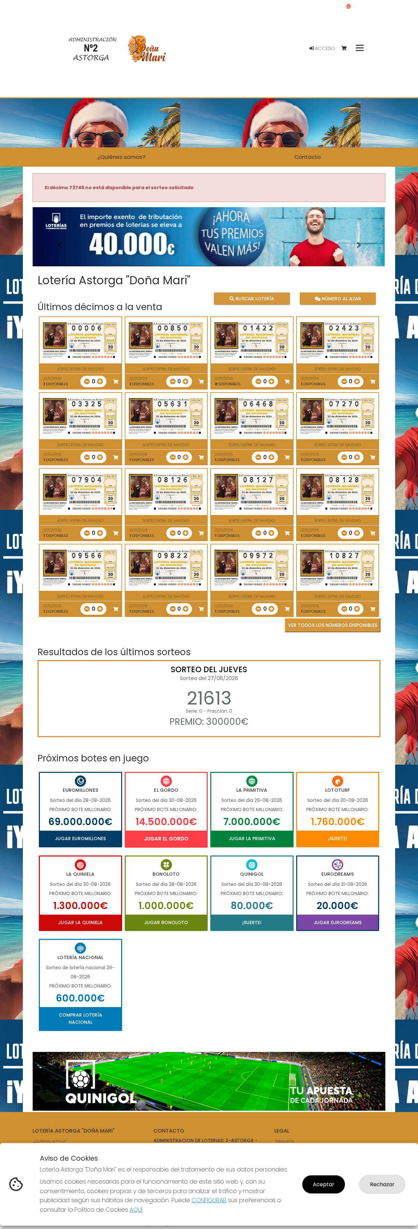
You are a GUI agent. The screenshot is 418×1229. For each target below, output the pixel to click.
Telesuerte (284, 1141)
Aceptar (323, 1184)
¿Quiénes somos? (50, 1141)
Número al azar (340, 298)
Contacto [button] (307, 157)
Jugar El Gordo (166, 838)
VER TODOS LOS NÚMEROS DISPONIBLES (332, 625)
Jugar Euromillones (80, 838)
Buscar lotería (254, 298)
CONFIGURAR (209, 1200)
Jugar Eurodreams (338, 922)
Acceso (324, 48)
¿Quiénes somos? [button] (121, 157)
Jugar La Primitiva (252, 838)
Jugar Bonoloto (166, 922)
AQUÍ (136, 1209)
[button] (59, 245)
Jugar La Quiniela (80, 922)
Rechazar (382, 1184)
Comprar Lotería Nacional (80, 1018)
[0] (347, 48)
